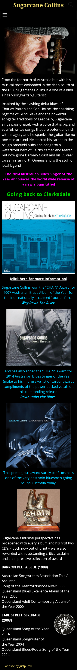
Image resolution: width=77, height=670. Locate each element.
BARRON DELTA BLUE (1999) (25, 567)
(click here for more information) (38, 278)
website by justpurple (19, 666)
